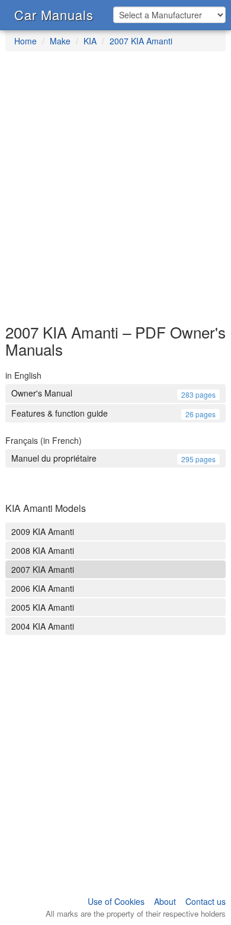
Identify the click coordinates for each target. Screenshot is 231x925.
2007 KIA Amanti (141, 41)
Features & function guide (113, 413)
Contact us (205, 901)
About (165, 901)
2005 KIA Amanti (42, 607)
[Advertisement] (115, 193)
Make (60, 41)
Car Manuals (54, 14)
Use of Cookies (116, 901)
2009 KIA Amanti (42, 531)
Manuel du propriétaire (113, 458)
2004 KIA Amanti (42, 626)
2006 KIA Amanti (42, 588)
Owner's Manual (113, 393)
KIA (90, 41)
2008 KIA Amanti (42, 550)
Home (25, 41)
